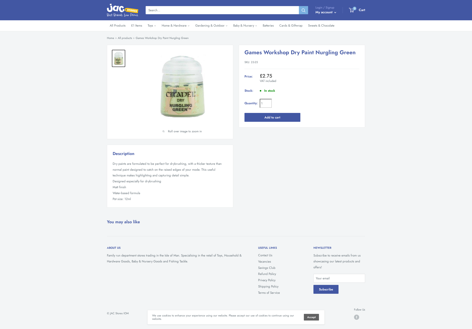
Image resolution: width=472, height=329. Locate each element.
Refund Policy (267, 274)
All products (125, 38)
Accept (311, 317)
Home (110, 38)
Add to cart (272, 117)
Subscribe (326, 289)
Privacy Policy (266, 280)
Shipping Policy (268, 286)
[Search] (303, 10)
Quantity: (251, 103)
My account (324, 12)
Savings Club (266, 268)
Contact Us (265, 255)
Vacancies (264, 261)
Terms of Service (269, 292)
